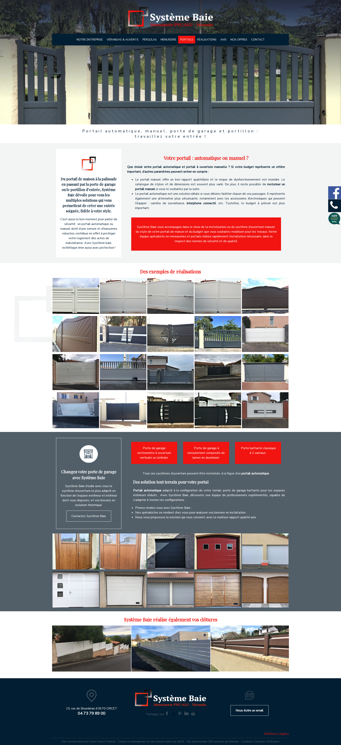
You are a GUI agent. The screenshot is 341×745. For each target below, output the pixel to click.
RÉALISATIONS (206, 39)
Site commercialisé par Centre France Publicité (89, 741)
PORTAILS (186, 39)
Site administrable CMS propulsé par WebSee (212, 741)
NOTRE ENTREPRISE (90, 39)
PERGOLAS (149, 39)
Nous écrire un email (249, 710)
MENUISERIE (168, 39)
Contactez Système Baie (88, 516)
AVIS (223, 39)
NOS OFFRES (238, 39)
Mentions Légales (276, 734)
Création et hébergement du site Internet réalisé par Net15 (151, 741)
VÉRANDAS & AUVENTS (123, 39)
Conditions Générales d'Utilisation (260, 741)
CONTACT (258, 39)
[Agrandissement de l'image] (75, 313)
